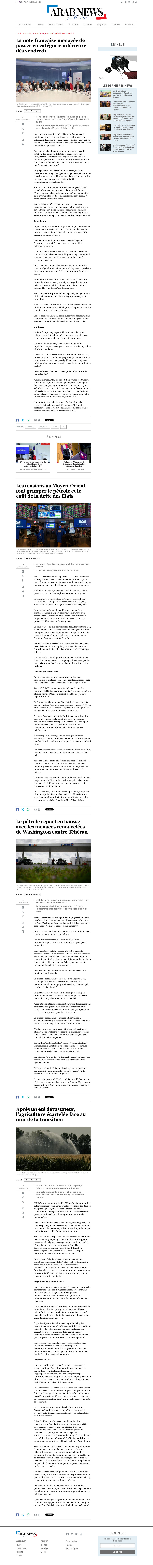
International (56, 24)
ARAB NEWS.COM (24, 2)
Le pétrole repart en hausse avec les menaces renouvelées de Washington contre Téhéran (52, 827)
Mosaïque (130, 24)
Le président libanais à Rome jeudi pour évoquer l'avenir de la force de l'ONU (123, 138)
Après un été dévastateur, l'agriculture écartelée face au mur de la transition (51, 1114)
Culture (88, 24)
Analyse (45, 444)
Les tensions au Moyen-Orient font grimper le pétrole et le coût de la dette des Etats (50, 491)
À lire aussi (54, 436)
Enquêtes (101, 24)
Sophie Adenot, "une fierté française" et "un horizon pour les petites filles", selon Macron (124, 148)
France (40, 24)
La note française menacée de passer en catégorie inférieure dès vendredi (48, 33)
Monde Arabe (24, 24)
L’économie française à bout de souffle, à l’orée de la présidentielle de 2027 (33, 464)
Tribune (116, 24)
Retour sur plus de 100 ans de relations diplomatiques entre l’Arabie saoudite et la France (124, 106)
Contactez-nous (71, 1541)
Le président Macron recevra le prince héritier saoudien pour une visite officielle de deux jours (124, 117)
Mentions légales (72, 1548)
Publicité (69, 1545)
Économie (73, 24)
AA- (63, 427)
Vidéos (43, 1552)
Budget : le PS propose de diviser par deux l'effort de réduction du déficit (74, 464)
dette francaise (43, 427)
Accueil (18, 33)
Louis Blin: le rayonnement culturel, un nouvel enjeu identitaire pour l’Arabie (124, 127)
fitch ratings (31, 427)
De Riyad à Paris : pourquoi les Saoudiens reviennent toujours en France (122, 94)
